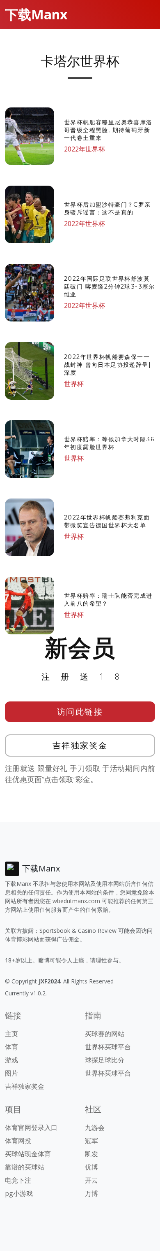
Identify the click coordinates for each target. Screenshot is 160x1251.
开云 (91, 1180)
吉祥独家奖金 (80, 745)
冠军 (91, 1140)
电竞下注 (18, 1180)
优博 (91, 1167)
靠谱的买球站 (24, 1167)
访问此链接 (80, 711)
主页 (11, 1033)
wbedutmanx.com (76, 901)
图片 (11, 1073)
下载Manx (36, 14)
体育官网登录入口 (31, 1127)
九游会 (95, 1127)
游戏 (11, 1060)
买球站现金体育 (28, 1153)
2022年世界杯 (84, 149)
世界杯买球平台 (108, 1046)
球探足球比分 (104, 1060)
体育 (11, 1046)
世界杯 (74, 383)
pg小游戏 (19, 1193)
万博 (91, 1193)
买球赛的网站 (104, 1033)
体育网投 (18, 1140)
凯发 (91, 1153)
